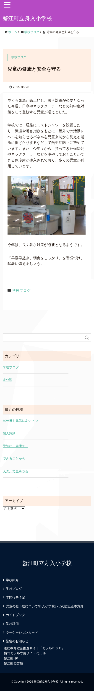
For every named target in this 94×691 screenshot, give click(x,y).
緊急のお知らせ (17, 641)
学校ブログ (21, 290)
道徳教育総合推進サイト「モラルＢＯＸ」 (34, 648)
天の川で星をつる (15, 471)
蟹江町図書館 (13, 663)
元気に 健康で (15, 446)
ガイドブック (15, 615)
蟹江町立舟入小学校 (27, 18)
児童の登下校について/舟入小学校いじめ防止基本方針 (45, 606)
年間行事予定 (15, 597)
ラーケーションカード (22, 632)
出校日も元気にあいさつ (20, 420)
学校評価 (12, 624)
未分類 (7, 380)
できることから (14, 458)
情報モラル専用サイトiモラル (25, 653)
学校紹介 (12, 580)
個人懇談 (9, 433)
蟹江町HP (11, 658)
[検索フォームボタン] (87, 338)
